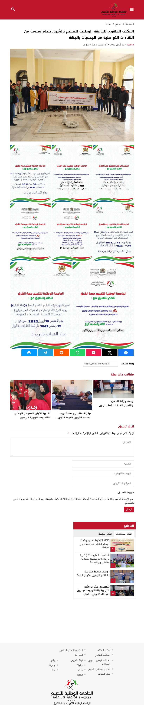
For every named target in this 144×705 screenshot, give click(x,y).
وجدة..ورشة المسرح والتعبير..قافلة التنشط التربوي (116, 403)
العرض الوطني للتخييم (99, 669)
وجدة (108, 24)
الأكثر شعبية (105, 534)
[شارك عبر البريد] (93, 353)
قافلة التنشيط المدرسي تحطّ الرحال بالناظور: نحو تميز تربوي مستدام (94, 544)
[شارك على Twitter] (110, 353)
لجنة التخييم (77, 660)
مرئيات (80, 665)
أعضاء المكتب (103, 650)
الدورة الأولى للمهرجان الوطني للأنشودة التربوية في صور (32, 415)
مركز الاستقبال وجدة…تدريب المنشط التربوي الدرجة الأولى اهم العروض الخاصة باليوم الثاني (72, 417)
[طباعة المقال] (29, 353)
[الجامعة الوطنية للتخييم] (72, 689)
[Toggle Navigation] (132, 10)
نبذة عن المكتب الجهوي (71, 650)
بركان (52, 660)
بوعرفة (52, 665)
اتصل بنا (79, 655)
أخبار (53, 670)
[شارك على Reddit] (61, 353)
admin (130, 44)
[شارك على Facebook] (126, 353)
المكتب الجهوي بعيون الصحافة (99, 662)
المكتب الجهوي (102, 655)
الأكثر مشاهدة (124, 534)
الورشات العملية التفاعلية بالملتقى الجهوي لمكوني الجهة (93, 573)
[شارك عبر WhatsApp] (77, 353)
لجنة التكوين (104, 674)
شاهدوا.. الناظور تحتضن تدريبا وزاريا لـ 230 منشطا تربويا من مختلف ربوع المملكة (94, 559)
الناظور (79, 675)
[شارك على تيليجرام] (45, 353)
